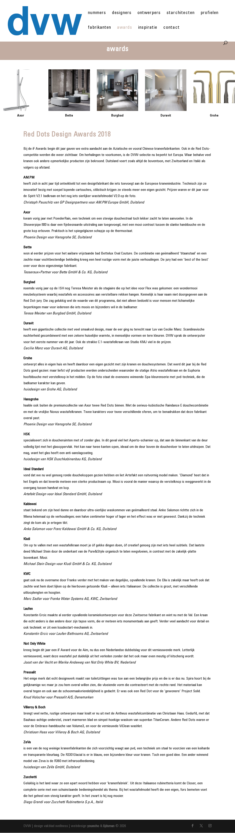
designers (121, 13)
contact (171, 28)
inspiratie (147, 28)
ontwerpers (149, 13)
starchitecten (181, 13)
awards (124, 28)
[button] (6, 95)
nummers (97, 13)
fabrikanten (99, 28)
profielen (209, 13)
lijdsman (109, 826)
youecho (93, 826)
